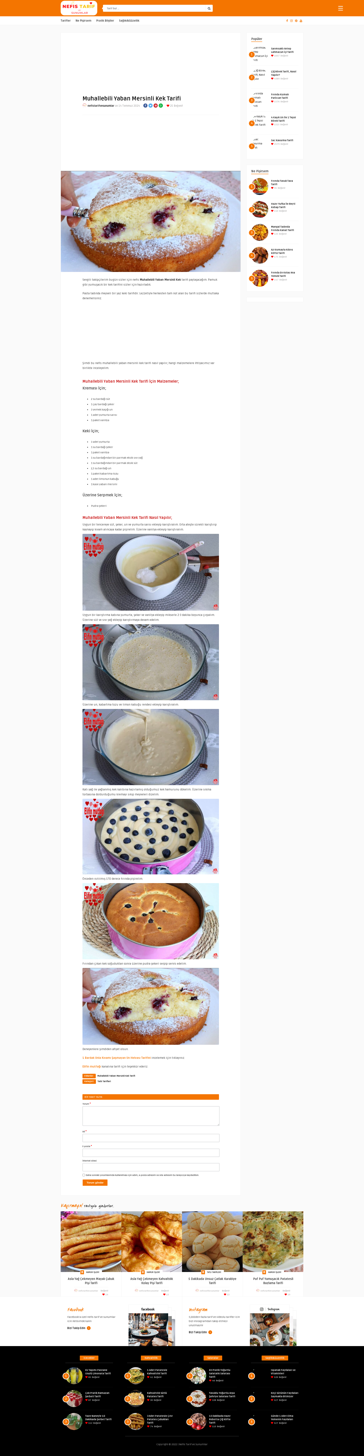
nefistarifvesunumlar (101, 105)
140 (276, 211)
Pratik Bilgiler (105, 20)
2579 (277, 144)
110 (214, 1426)
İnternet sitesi (89, 1161)
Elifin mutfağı (91, 1066)
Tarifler (66, 20)
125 (276, 234)
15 (167, 1294)
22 (228, 1294)
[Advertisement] (151, 60)
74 (151, 1426)
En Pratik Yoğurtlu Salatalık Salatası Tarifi (219, 1373)
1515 (276, 124)
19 (288, 1294)
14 (106, 1294)
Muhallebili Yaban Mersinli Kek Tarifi (116, 1076)
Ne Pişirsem (83, 20)
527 (275, 1400)
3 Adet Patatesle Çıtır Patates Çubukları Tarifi (160, 1419)
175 (276, 256)
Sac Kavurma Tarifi (282, 140)
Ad (84, 1131)
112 (90, 1423)
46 (213, 1380)
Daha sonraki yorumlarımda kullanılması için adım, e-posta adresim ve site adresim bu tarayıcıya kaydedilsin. (142, 1175)
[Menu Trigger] (340, 8)
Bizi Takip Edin (76, 1328)
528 (275, 1377)
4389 (277, 78)
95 (275, 188)
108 (214, 1400)
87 (89, 1400)
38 (151, 1400)
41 (151, 1377)
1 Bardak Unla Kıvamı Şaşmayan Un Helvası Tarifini (116, 1058)
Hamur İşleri (92, 1272)
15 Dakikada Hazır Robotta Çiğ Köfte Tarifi (220, 1419)
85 (89, 1377)
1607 (277, 55)
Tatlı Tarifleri (104, 1081)
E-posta (87, 1146)
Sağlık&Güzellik (129, 20)
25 (171, 105)
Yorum (86, 1103)
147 (276, 279)
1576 (277, 101)
